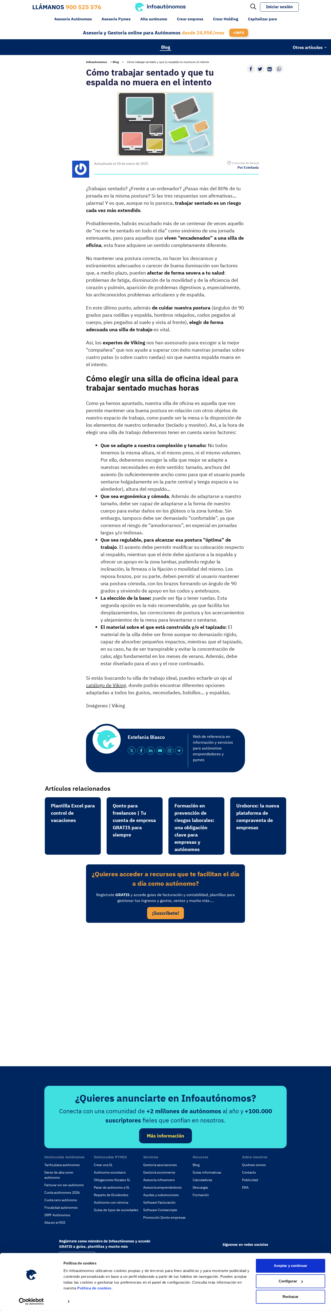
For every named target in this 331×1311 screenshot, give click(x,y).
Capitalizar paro (262, 18)
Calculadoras (202, 1180)
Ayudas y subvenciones (161, 1195)
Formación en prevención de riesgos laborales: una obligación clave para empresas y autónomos (194, 827)
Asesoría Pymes (116, 18)
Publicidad (250, 1180)
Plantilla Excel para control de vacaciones (73, 812)
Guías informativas (207, 1172)
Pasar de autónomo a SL (112, 1187)
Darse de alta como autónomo (58, 1175)
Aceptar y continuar (290, 1266)
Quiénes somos (254, 1165)
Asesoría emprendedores (162, 1187)
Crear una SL (103, 1165)
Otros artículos (308, 47)
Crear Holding (225, 18)
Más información (165, 1135)
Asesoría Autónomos (73, 18)
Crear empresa (190, 18)
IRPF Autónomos (57, 1215)
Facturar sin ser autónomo (64, 1185)
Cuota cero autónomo (60, 1200)
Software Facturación (159, 1202)
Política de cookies (94, 1288)
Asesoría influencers (159, 1180)
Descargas (200, 1187)
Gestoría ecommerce (159, 1172)
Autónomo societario (110, 1172)
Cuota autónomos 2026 (62, 1192)
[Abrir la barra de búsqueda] (253, 7)
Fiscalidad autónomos (61, 1207)
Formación (201, 1195)
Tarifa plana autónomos (62, 1165)
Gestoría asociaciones (160, 1165)
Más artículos (19, 47)
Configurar (288, 1281)
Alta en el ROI (54, 1222)
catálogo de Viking (106, 685)
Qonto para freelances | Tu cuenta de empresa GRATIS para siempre (134, 820)
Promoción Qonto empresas (164, 1217)
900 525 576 (83, 7)
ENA (245, 1187)
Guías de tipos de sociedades (116, 1210)
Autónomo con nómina (111, 1202)
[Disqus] (165, 993)
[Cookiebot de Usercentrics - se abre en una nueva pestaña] (31, 1301)
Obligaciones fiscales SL (112, 1180)
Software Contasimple (160, 1210)
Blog (165, 47)
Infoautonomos (96, 62)
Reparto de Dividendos (111, 1195)
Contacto (249, 1172)
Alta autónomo (153, 18)
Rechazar (291, 1297)
